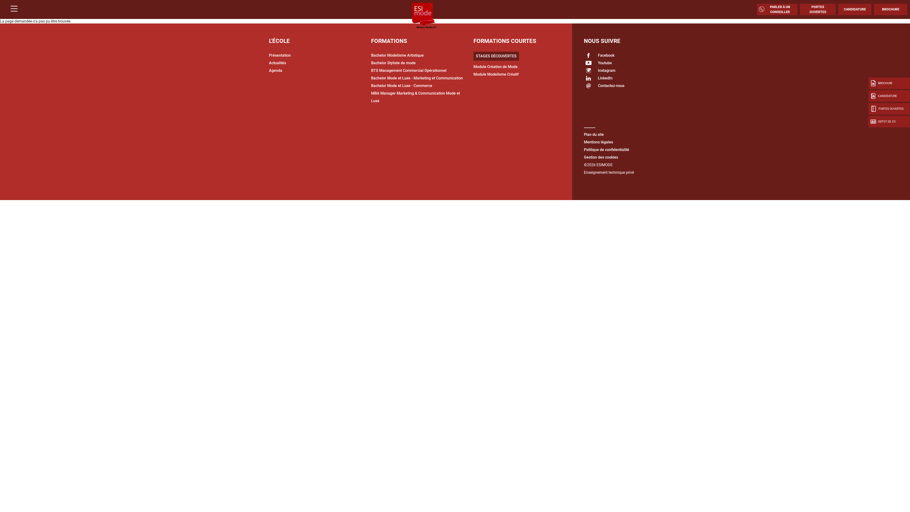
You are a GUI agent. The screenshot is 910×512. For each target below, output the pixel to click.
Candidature (855, 9)
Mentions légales (598, 142)
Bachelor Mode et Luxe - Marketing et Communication (417, 78)
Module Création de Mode (495, 66)
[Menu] (12, 9)
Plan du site (594, 134)
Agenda (275, 70)
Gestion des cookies (601, 157)
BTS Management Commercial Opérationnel (408, 70)
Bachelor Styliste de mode (393, 63)
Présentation (280, 55)
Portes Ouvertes (818, 9)
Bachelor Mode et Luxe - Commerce (401, 85)
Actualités (277, 63)
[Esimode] (424, 16)
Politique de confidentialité (606, 149)
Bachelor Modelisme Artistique (397, 55)
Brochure (890, 9)
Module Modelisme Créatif (496, 74)
